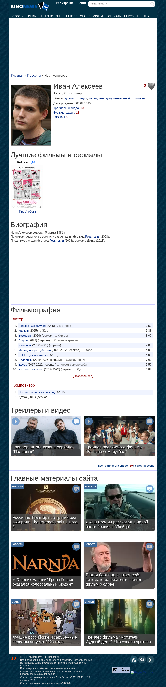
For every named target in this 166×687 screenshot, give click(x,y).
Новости (17, 16)
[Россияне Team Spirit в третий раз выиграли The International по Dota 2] (46, 508)
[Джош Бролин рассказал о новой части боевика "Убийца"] (119, 508)
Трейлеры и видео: (68, 108)
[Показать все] (83, 376)
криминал (138, 98)
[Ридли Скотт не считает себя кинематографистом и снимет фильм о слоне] (119, 566)
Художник (25, 345)
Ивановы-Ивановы (31, 369)
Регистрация (64, 3)
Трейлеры (52, 16)
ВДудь (23, 364)
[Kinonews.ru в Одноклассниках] (150, 659)
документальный (118, 98)
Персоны (131, 16)
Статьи (85, 16)
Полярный (25, 359)
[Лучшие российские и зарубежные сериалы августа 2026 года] (46, 623)
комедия (81, 98)
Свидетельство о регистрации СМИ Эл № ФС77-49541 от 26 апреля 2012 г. (55, 679)
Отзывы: (60, 117)
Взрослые (25, 335)
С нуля (23, 340)
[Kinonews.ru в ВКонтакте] (142, 659)
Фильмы (99, 16)
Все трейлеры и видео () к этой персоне (126, 465)
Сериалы (114, 16)
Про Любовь (27, 211)
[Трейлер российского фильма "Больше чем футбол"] (119, 436)
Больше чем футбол (32, 325)
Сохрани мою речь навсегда (37, 392)
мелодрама (96, 98)
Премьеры (34, 16)
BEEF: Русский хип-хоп (34, 355)
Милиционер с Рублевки (35, 350)
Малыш (24, 330)
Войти (82, 3)
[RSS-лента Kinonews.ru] (134, 659)
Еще (144, 16)
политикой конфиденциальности (39, 671)
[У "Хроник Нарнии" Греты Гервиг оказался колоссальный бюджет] (46, 566)
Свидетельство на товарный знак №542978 (45, 683)
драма (69, 98)
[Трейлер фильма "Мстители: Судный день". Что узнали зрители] (119, 623)
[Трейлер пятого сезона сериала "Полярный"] (46, 436)
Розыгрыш (92, 236)
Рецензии (70, 16)
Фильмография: (66, 112)
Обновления (52, 657)
